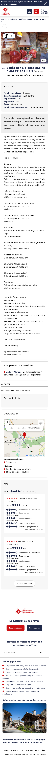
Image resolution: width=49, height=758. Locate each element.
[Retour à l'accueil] (5, 11)
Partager (5, 26)
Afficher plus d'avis (25, 583)
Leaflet (30, 456)
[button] (24, 435)
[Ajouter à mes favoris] (3, 68)
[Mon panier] (36, 11)
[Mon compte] (29, 11)
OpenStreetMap (39, 456)
